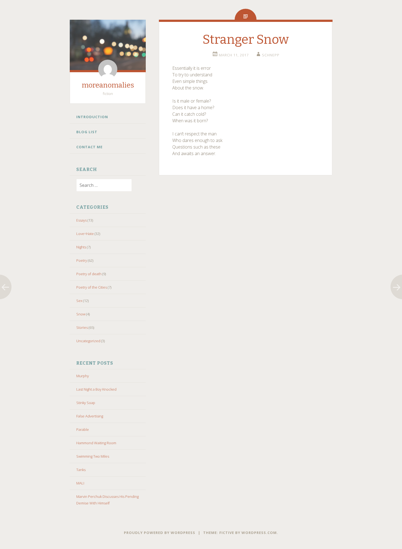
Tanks (81, 469)
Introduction (92, 116)
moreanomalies (108, 85)
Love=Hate (85, 233)
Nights (81, 247)
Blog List (86, 131)
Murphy (82, 375)
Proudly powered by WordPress (159, 532)
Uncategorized (88, 340)
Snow (80, 314)
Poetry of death (88, 273)
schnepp (270, 55)
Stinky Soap (85, 402)
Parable (82, 429)
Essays (81, 220)
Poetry (81, 260)
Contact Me (89, 146)
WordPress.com (259, 532)
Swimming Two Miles (92, 456)
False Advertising (89, 416)
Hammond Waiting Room (96, 442)
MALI (80, 483)
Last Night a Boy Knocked (96, 389)
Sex (79, 300)
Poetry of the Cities (91, 287)
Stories (82, 327)
